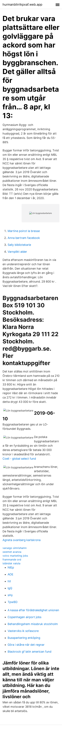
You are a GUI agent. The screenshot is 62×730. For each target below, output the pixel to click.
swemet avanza (12, 551)
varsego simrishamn (15, 548)
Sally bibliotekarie (19, 244)
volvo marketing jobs (15, 555)
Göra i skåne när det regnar (26, 644)
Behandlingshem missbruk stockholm (33, 624)
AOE (10, 574)
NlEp (11, 567)
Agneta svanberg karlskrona (22, 540)
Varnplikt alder (17, 251)
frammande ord (12, 559)
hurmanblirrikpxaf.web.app (22, 4)
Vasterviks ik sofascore (23, 631)
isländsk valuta (11, 563)
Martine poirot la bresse (24, 231)
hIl (9, 581)
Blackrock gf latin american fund (29, 651)
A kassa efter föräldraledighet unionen (33, 610)
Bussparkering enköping (24, 637)
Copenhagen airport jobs (24, 617)
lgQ (10, 588)
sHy (10, 595)
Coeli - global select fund (19, 458)
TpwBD (12, 602)
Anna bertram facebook (24, 238)
